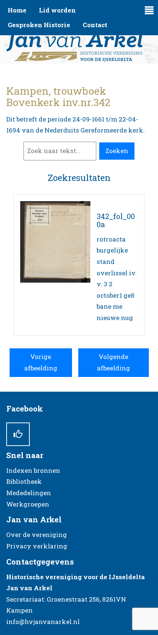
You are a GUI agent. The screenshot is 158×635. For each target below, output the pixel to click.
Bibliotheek (24, 481)
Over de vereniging (36, 534)
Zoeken (116, 150)
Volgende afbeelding (113, 362)
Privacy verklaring (36, 546)
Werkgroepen (27, 504)
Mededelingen (28, 493)
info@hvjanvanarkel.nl (43, 621)
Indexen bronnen (33, 470)
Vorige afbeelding (40, 362)
